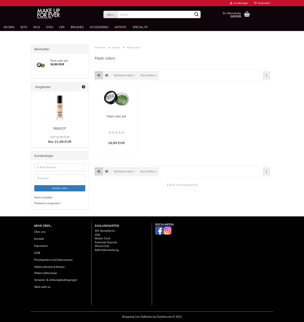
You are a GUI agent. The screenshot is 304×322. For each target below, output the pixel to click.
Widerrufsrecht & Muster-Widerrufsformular (50, 270)
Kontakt (39, 238)
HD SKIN (9, 27)
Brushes (77, 27)
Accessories (99, 27)
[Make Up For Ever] (48, 13)
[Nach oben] (292, 316)
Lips (62, 27)
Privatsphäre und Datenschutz (53, 259)
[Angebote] (83, 87)
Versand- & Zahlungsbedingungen (55, 279)
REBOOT (59, 128)
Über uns (39, 231)
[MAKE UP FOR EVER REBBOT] (59, 107)
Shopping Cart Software (137, 316)
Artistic (121, 27)
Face (36, 27)
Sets (23, 27)
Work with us (42, 287)
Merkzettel (263, 3)
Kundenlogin (240, 3)
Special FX (140, 27)
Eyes (49, 27)
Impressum (41, 245)
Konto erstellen (43, 197)
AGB (37, 252)
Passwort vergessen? (47, 203)
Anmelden (59, 188)
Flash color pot (116, 116)
